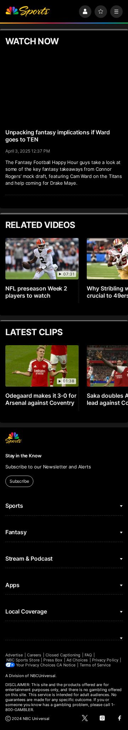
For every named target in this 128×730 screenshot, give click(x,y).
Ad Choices (77, 659)
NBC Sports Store (22, 659)
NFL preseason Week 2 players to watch (36, 292)
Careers (34, 654)
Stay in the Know (23, 455)
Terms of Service (95, 664)
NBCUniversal (43, 675)
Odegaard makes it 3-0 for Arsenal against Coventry (41, 399)
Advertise (14, 654)
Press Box (52, 659)
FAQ (88, 654)
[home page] (27, 11)
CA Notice (66, 664)
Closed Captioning (63, 654)
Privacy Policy (105, 659)
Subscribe (19, 481)
